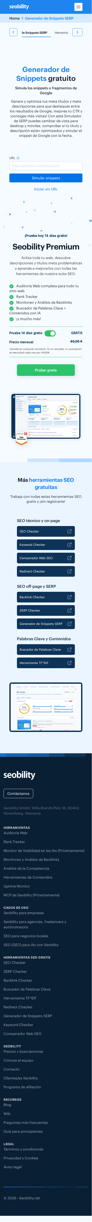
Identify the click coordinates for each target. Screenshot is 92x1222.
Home (14, 18)
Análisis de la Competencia (26, 868)
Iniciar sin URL (46, 189)
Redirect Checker (32, 571)
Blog (7, 1104)
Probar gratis (46, 370)
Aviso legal (13, 1167)
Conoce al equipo (18, 1060)
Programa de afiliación (22, 1087)
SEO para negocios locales (26, 936)
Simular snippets (46, 178)
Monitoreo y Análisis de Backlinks (31, 859)
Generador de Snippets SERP (25, 33)
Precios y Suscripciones (23, 1051)
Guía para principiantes (23, 1131)
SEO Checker (29, 531)
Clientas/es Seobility (21, 1078)
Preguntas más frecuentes (26, 1122)
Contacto (12, 1069)
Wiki (7, 1113)
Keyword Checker (32, 545)
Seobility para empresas (24, 913)
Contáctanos (18, 793)
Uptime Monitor (17, 886)
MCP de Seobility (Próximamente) (31, 895)
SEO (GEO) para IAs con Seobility (31, 945)
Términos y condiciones (23, 1149)
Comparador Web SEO (36, 558)
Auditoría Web (15, 833)
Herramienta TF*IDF (34, 663)
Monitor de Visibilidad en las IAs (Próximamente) (44, 850)
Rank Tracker (14, 841)
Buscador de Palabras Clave (40, 650)
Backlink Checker (32, 597)
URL (12, 158)
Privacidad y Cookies (21, 1158)
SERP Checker (30, 610)
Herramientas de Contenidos (28, 877)
